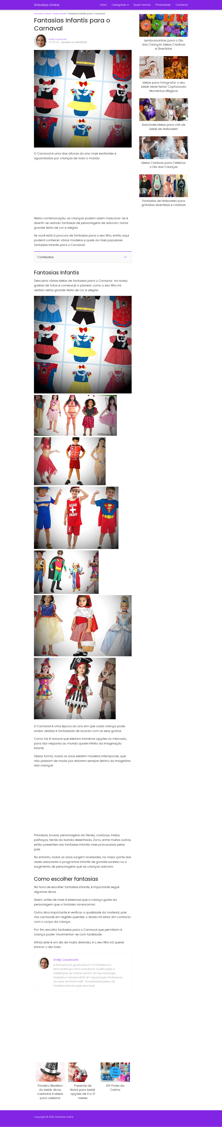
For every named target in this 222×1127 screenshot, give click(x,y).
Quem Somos (142, 5)
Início (103, 5)
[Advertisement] (82, 188)
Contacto (182, 5)
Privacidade (163, 5)
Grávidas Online (46, 5)
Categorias (119, 5)
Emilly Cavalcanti (57, 39)
